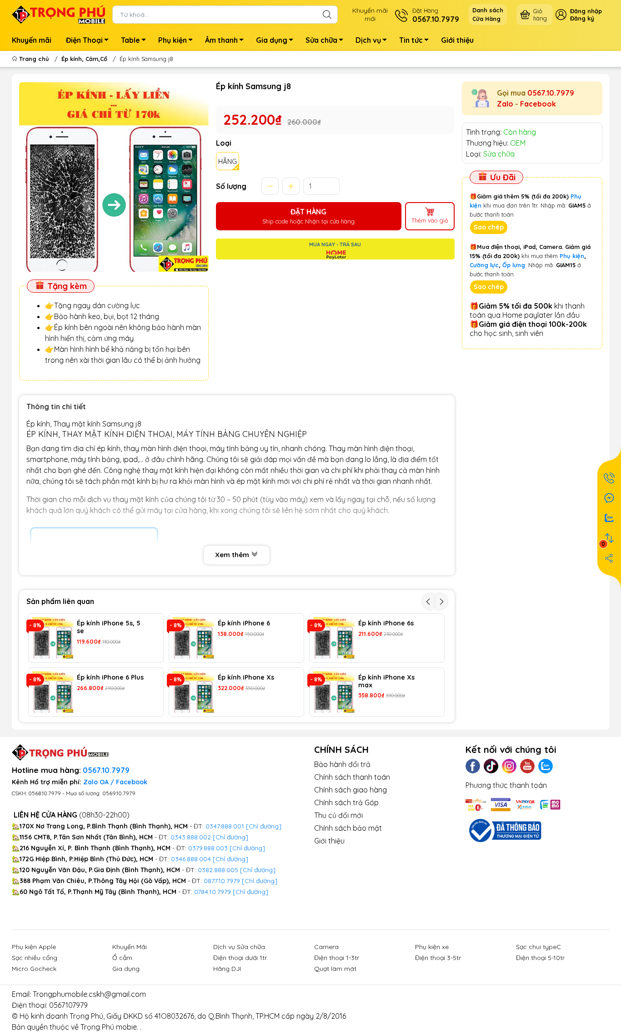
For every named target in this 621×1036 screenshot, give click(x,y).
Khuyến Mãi (129, 947)
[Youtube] (527, 766)
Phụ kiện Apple (34, 947)
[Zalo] (545, 766)
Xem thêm (233, 554)
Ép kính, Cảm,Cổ (84, 58)
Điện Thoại (84, 40)
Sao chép (489, 227)
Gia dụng (271, 40)
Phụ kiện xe (432, 947)
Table (130, 40)
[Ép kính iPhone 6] (193, 638)
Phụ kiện (172, 40)
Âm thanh (221, 40)
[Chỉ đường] (259, 881)
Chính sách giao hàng (350, 789)
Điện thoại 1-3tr (336, 958)
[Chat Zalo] (609, 518)
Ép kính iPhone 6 (244, 623)
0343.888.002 (190, 837)
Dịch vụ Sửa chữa (239, 947)
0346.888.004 (191, 859)
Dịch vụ (368, 40)
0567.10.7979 (550, 92)
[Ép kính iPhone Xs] (193, 692)
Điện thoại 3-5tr (438, 958)
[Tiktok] (491, 766)
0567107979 (68, 1005)
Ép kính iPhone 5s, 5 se (108, 627)
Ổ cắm (122, 958)
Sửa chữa (321, 40)
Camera (326, 947)
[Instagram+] (509, 766)
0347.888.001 (225, 826)
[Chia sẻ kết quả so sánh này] (609, 558)
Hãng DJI (227, 969)
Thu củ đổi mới (338, 815)
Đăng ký (582, 18)
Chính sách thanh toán (352, 777)
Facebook (538, 103)
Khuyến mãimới (370, 14)
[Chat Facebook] (609, 498)
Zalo (505, 103)
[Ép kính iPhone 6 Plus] (53, 692)
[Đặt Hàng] (609, 478)
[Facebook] (473, 766)
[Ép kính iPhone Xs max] (334, 692)
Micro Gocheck (34, 969)
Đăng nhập (586, 11)
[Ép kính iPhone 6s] (334, 638)
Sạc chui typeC (538, 947)
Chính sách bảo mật (348, 828)
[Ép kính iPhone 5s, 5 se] (53, 638)
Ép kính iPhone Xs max (386, 681)
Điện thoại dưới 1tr (240, 958)
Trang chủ (34, 58)
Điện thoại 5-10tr (540, 958)
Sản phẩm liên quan (60, 601)
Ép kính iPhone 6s (386, 623)
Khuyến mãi (31, 40)
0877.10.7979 (222, 881)
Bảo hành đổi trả (342, 764)
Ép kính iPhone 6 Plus (110, 677)
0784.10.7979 (212, 892)
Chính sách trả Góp (346, 802)
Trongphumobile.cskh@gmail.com (89, 994)
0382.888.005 (218, 870)
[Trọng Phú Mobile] (58, 13)
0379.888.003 (208, 848)
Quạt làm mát (335, 969)
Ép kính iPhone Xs (246, 677)
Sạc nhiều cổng (34, 958)
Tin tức (411, 40)
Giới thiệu (457, 40)
